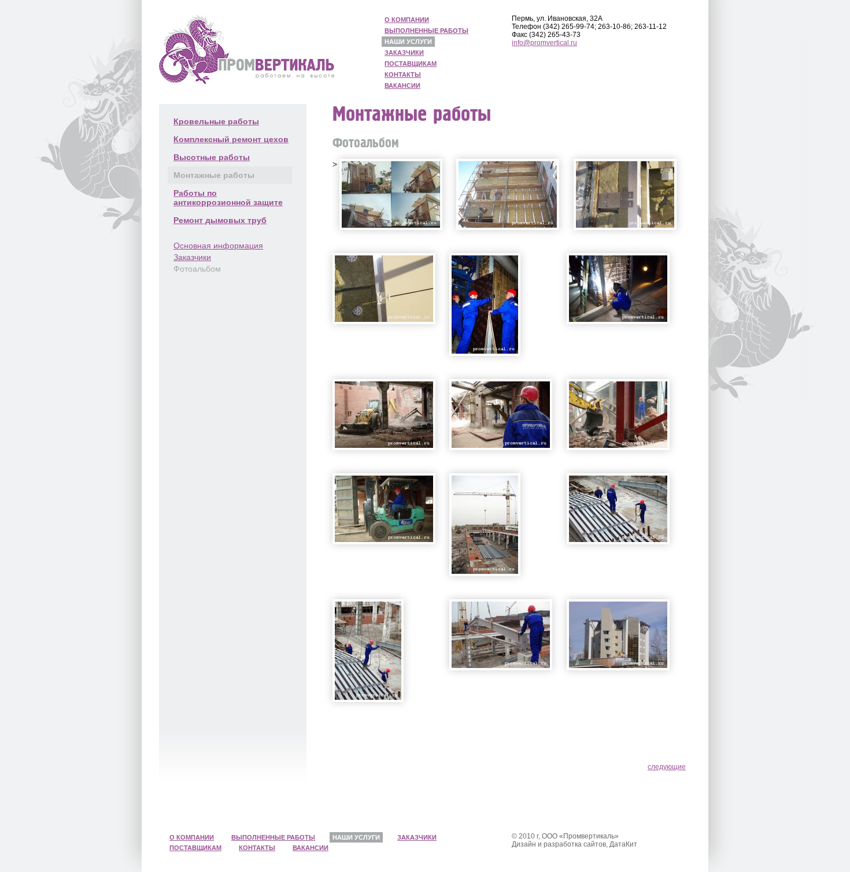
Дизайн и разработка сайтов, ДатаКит (574, 844)
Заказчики (404, 52)
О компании (407, 19)
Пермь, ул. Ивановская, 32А (557, 18)
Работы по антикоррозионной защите (228, 197)
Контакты (403, 74)
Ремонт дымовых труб (220, 220)
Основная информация (218, 245)
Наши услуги (408, 41)
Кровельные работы (216, 121)
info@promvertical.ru (544, 43)
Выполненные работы (426, 30)
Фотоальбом (197, 268)
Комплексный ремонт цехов (231, 139)
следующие (667, 767)
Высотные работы (211, 157)
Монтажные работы (213, 175)
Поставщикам (411, 63)
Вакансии (402, 85)
